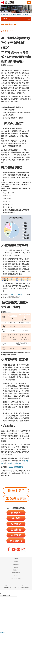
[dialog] (16, 596)
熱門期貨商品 (26, 14)
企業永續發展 (16, 564)
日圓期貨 (9, 463)
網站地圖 (16, 567)
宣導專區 (16, 561)
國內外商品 (9, 14)
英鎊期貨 (18, 463)
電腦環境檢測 (16, 570)
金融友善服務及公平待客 (16, 578)
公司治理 (16, 559)
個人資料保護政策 (16, 573)
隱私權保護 (16, 575)
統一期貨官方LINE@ (14, 295)
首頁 (4, 14)
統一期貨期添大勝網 (7, 2)
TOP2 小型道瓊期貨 (16, 467)
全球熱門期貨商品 (17, 14)
